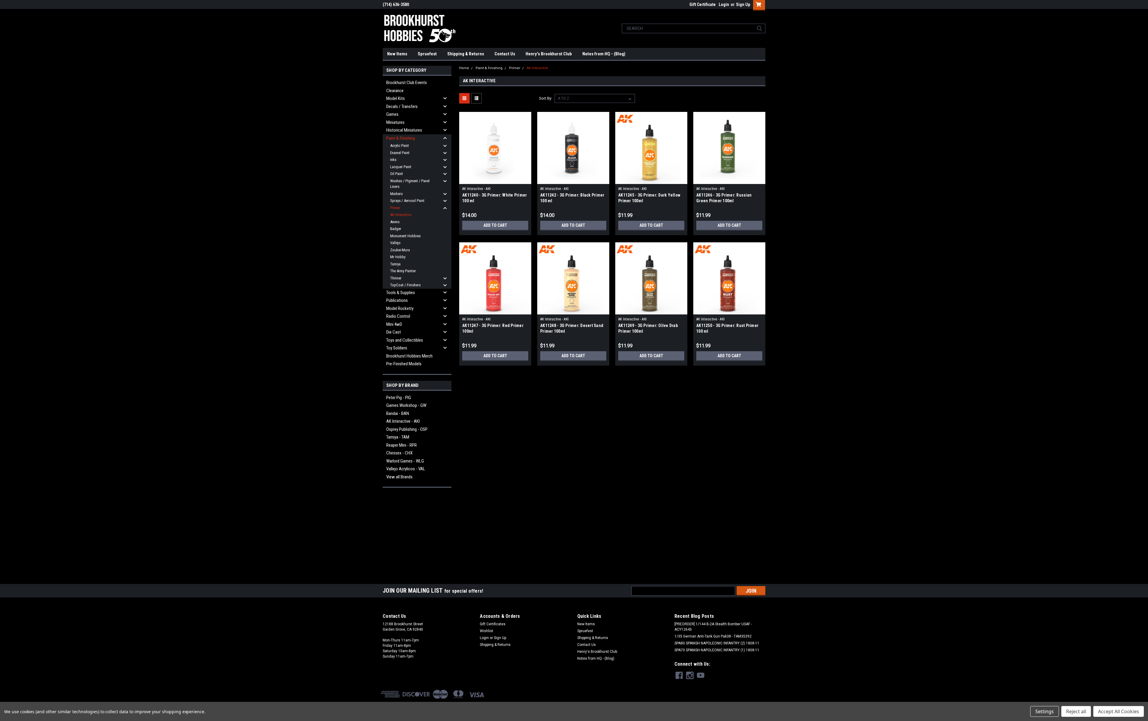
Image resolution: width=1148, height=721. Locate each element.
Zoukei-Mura (400, 250)
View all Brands (399, 477)
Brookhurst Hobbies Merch (409, 356)
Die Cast (393, 332)
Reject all (1076, 711)
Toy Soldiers (396, 348)
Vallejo (395, 243)
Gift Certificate (702, 4)
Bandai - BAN (397, 413)
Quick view (495, 179)
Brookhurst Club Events (406, 82)
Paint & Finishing (400, 138)
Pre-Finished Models (404, 363)
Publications (397, 300)
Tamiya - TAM (397, 437)
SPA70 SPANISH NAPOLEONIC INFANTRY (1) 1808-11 (716, 650)
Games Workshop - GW (406, 405)
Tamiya (395, 264)
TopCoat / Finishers (405, 285)
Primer (395, 208)
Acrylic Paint (399, 145)
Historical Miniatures (404, 130)
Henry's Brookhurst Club (549, 54)
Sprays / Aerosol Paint (407, 200)
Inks (393, 159)
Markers (396, 193)
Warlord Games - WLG (405, 461)
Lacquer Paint (400, 167)
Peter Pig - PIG (398, 397)
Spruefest (427, 54)
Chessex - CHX (399, 453)
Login (724, 4)
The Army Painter (403, 271)
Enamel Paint (400, 152)
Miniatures (395, 122)
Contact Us (504, 54)
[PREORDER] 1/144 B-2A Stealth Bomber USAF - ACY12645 (713, 627)
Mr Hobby (397, 257)
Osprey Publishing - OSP (407, 429)
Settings (1044, 711)
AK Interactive (400, 214)
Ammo (395, 222)
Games (392, 114)
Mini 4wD (394, 324)
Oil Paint (396, 173)
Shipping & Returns (465, 54)
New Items (397, 54)
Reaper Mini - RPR (401, 445)
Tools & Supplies (400, 292)
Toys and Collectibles (404, 340)
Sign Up (743, 4)
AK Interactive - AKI (403, 421)
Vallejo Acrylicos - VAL (405, 468)
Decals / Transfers (402, 106)
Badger (395, 228)
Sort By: (545, 98)
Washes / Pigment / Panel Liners (410, 184)
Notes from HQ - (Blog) (603, 54)
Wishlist (486, 631)
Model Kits (395, 98)
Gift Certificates (493, 624)
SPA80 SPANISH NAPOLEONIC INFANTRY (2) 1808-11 (716, 643)
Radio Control (398, 316)
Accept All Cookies (1118, 711)
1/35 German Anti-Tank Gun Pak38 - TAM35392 (713, 636)
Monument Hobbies (405, 236)
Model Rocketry (399, 308)
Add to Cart (495, 225)
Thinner (396, 278)
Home (464, 68)
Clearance (395, 90)
